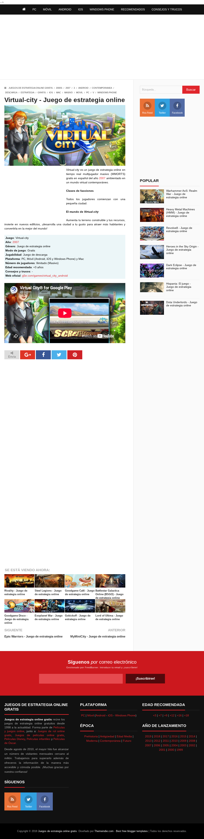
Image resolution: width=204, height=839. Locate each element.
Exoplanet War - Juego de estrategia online (49, 617)
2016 (174, 736)
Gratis (42, 92)
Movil (79, 92)
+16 (179, 715)
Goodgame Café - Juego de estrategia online (80, 592)
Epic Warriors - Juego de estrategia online (33, 636)
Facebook (177, 112)
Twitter (162, 112)
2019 (148, 736)
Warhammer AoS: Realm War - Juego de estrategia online (181, 194)
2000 (171, 749)
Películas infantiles (38, 739)
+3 (154, 715)
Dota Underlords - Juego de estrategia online (181, 304)
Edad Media (124, 736)
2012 (157, 740)
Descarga (11, 92)
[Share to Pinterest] (74, 354)
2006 (157, 745)
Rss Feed (147, 112)
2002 (192, 745)
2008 (192, 740)
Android (65, 9)
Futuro (127, 740)
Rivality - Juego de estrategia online (15, 592)
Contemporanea (102, 88)
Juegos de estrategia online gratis (31, 88)
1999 (180, 749)
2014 (192, 736)
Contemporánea (110, 740)
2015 (183, 736)
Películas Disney (14, 739)
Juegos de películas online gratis (39, 735)
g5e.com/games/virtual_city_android (45, 275)
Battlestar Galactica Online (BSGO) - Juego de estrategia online (109, 594)
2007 (68, 88)
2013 (148, 740)
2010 (174, 740)
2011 (166, 740)
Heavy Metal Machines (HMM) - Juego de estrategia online (180, 213)
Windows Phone (102, 9)
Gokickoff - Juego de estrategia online (77, 617)
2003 (183, 745)
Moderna (92, 740)
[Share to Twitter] (59, 354)
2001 (162, 749)
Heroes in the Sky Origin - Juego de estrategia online (182, 250)
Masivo (68, 92)
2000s (59, 88)
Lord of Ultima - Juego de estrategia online (109, 617)
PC (87, 92)
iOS (80, 9)
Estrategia (27, 92)
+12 (172, 715)
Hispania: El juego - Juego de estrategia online (178, 287)
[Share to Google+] (27, 354)
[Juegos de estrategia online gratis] (24, 9)
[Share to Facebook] (43, 354)
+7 (160, 715)
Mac (58, 92)
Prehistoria (91, 736)
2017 (166, 736)
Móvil (90, 715)
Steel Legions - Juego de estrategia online (48, 592)
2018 (157, 736)
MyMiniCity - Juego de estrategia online (97, 636)
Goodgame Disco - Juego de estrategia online (16, 619)
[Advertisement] (102, 47)
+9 (165, 715)
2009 (183, 740)
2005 (166, 745)
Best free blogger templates (132, 831)
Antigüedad (107, 736)
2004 (174, 745)
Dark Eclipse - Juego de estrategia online (181, 266)
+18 (186, 715)
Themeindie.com (104, 831)
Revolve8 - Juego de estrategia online (179, 229)
